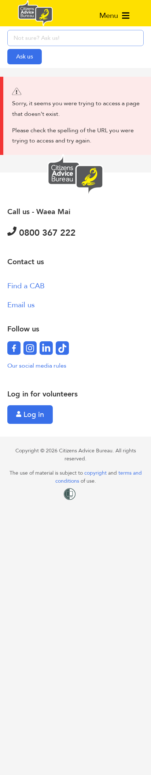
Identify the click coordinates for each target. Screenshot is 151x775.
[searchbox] (75, 38)
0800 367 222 (46, 233)
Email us (21, 305)
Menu (109, 15)
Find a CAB (26, 286)
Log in (32, 414)
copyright (96, 473)
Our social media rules (36, 366)
